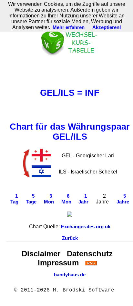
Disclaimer (41, 253)
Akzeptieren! (106, 27)
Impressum (58, 262)
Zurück (70, 238)
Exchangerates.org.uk (85, 226)
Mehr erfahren (69, 27)
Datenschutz (90, 253)
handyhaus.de (70, 274)
